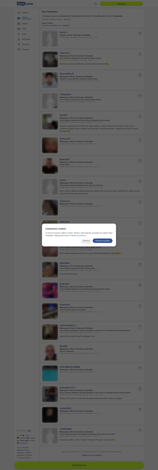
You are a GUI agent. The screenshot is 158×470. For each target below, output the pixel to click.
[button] (86, 241)
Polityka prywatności (78, 235)
